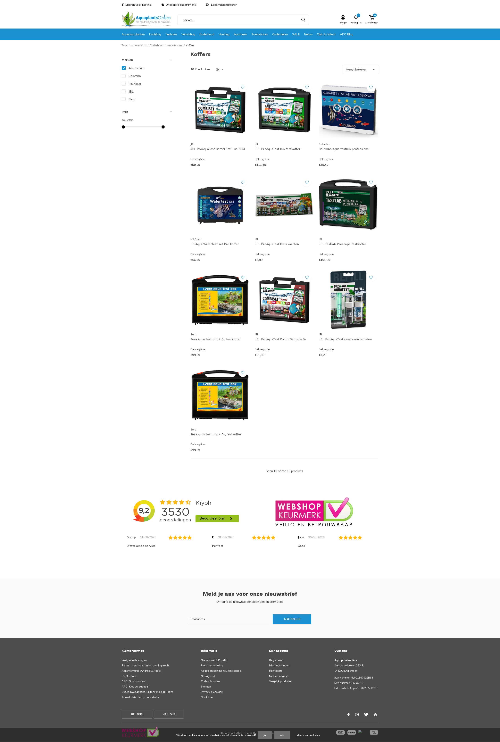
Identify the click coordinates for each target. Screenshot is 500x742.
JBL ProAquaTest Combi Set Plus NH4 (217, 149)
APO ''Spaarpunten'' (134, 681)
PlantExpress (130, 676)
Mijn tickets (275, 670)
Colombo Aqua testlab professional (344, 149)
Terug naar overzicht (134, 45)
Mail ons (168, 714)
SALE (296, 34)
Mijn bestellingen (279, 665)
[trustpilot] (314, 511)
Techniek (171, 34)
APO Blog (346, 34)
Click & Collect (326, 34)
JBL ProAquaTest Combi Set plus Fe (280, 339)
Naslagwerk (208, 676)
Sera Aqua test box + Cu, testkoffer (215, 434)
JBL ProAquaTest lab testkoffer (277, 149)
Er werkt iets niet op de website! (141, 697)
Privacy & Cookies (212, 691)
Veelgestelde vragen (134, 660)
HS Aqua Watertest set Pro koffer (214, 244)
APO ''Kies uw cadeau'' (135, 686)
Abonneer (292, 619)
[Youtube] (375, 714)
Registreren (276, 660)
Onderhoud (206, 34)
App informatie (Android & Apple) (142, 670)
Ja (264, 735)
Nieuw (308, 34)
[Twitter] (366, 714)
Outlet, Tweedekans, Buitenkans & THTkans (147, 691)
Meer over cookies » (308, 735)
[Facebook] (348, 714)
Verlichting (188, 34)
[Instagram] (357, 714)
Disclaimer (207, 697)
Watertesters (175, 45)
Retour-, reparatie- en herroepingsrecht (146, 665)
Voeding (224, 34)
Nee (281, 735)
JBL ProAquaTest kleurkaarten (277, 244)
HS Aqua (135, 84)
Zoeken (303, 20)
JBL (131, 91)
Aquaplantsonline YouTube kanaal (221, 670)
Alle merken (137, 68)
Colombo (135, 76)
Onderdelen (280, 34)
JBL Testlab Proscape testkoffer (342, 244)
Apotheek (240, 34)
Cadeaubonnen (210, 681)
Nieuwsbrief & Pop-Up (214, 660)
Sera (132, 99)
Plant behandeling (212, 665)
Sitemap (206, 686)
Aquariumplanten (133, 34)
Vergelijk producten (280, 681)
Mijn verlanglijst (278, 676)
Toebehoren (259, 34)
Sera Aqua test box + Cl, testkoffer (215, 339)
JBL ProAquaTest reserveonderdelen (345, 339)
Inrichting (155, 34)
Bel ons (137, 714)
